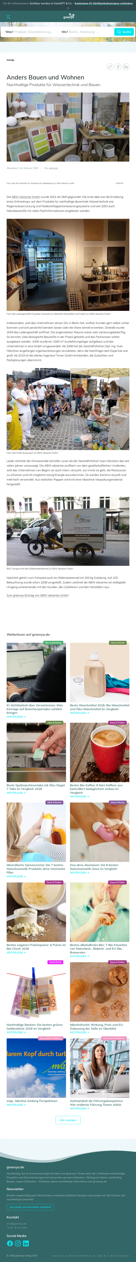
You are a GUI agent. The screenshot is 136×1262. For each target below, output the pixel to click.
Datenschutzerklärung (80, 1255)
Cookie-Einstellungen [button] (118, 1255)
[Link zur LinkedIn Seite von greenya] (26, 1243)
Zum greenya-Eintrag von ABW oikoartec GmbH (38, 595)
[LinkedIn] (126, 66)
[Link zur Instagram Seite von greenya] (18, 1243)
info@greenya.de (17, 1223)
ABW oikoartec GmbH (26, 197)
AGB (99, 1255)
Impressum (57, 1255)
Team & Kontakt (17, 1227)
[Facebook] (118, 66)
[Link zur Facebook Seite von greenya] (10, 1243)
